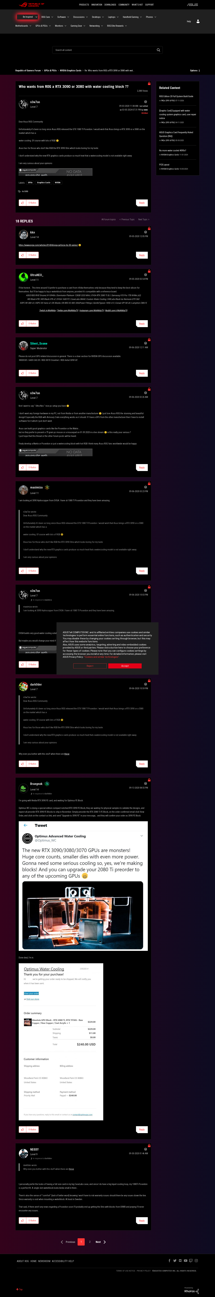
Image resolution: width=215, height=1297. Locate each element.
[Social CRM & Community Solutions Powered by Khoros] (192, 1290)
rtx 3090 (25, 191)
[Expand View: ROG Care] (52, 17)
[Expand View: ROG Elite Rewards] (125, 26)
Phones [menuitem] (149, 17)
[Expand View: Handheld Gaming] (140, 17)
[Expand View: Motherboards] (30, 26)
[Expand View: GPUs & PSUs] (49, 26)
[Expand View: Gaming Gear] (84, 26)
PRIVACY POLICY (144, 1271)
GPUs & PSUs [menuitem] (42, 26)
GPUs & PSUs (50, 70)
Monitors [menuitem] (59, 26)
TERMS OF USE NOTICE (125, 1271)
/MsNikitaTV (67, 310)
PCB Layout (164, 164)
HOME (33, 1261)
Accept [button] (125, 666)
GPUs (30, 183)
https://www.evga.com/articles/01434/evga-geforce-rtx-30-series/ (48, 245)
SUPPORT (149, 4)
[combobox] (107, 50)
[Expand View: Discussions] (86, 17)
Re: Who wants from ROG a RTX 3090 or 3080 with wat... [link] (109, 70)
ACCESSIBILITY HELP (63, 1261)
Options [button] (194, 70)
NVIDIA (57, 183)
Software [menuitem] (61, 17)
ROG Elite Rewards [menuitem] (115, 26)
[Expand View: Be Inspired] (36, 17)
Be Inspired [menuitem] (28, 17)
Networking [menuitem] (95, 26)
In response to (42, 600)
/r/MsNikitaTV (116, 310)
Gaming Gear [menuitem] (76, 26)
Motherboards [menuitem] (21, 26)
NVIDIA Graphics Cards (70, 70)
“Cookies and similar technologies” (101, 657)
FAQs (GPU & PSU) (168, 100)
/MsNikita (47, 310)
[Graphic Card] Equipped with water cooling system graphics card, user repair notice (177, 114)
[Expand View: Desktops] (103, 17)
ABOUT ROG (23, 1261)
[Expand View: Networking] (102, 26)
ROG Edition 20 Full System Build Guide (176, 96)
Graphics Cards (43, 183)
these (66, 754)
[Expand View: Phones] (155, 17)
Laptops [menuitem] (111, 17)
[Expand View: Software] (68, 17)
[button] (22, 203)
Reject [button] (90, 666)
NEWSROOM (44, 1261)
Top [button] (21, 1289)
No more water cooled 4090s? (172, 150)
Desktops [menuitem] (96, 17)
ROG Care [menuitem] (46, 17)
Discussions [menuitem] (79, 17)
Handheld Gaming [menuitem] (131, 17)
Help (189, 21)
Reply (142, 202)
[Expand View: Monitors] (65, 26)
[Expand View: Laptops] (117, 17)
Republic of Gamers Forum (28, 70)
